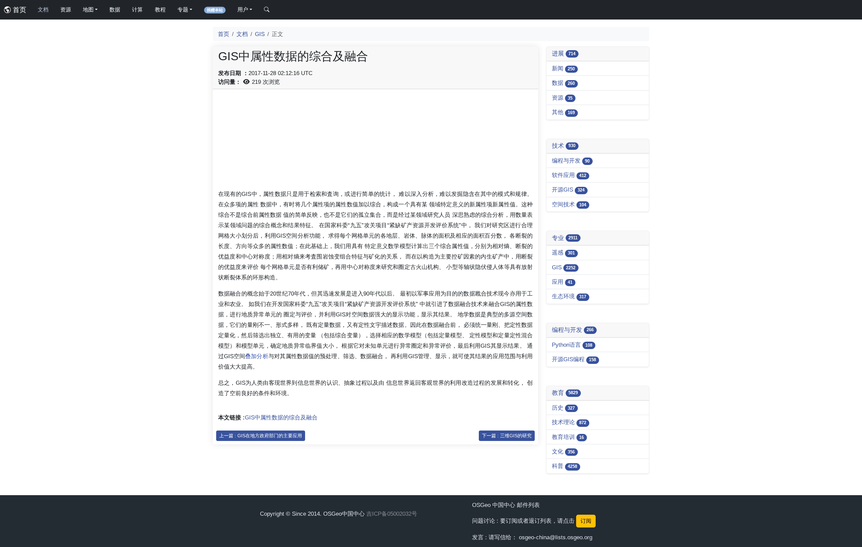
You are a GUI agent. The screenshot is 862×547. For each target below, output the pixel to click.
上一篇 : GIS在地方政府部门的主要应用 (260, 435)
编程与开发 (571, 160)
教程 (160, 9)
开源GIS (568, 189)
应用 (562, 281)
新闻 (563, 68)
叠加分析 (256, 356)
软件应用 (569, 175)
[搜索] (266, 10)
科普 (564, 466)
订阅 (586, 521)
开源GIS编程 (574, 359)
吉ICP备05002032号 (391, 513)
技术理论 (569, 422)
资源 (65, 9)
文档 (43, 9)
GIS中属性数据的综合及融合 (281, 417)
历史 (563, 407)
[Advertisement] (375, 142)
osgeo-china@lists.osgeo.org (555, 537)
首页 (18, 9)
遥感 (563, 252)
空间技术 (569, 204)
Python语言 (572, 344)
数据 (114, 9)
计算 (137, 9)
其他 (563, 112)
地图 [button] (88, 9)
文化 (563, 451)
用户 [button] (242, 9)
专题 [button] (182, 9)
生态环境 (569, 296)
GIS (260, 34)
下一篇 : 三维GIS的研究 (507, 435)
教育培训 (568, 437)
